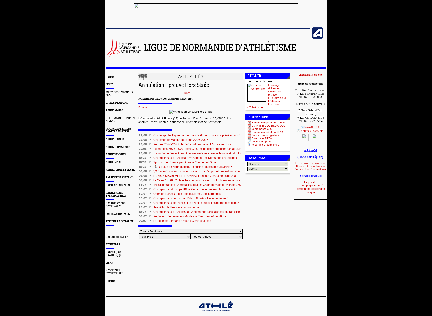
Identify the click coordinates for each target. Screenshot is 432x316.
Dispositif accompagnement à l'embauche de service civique (310, 187)
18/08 (142, 167)
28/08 (143, 140)
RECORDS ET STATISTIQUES (114, 272)
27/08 (143, 149)
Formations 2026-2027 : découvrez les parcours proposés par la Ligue (197, 149)
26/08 (143, 153)
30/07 (143, 189)
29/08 (143, 135)
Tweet (187, 93)
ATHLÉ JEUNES (115, 139)
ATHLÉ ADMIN (114, 110)
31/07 (142, 185)
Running (143, 107)
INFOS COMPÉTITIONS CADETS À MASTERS (118, 130)
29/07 (143, 203)
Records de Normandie (265, 144)
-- (107, 229)
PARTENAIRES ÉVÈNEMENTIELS (116, 194)
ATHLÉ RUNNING (116, 154)
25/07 (143, 207)
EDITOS (110, 77)
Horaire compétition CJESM (268, 122)
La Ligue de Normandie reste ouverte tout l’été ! (182, 221)
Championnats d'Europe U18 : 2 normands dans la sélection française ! (197, 212)
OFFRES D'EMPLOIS (117, 102)
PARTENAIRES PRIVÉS (119, 185)
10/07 (142, 212)
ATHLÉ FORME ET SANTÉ (120, 169)
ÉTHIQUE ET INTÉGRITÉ (120, 221)
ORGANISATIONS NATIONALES (115, 205)
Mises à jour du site (310, 74)
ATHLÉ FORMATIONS (118, 147)
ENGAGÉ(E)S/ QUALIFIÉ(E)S (113, 254)
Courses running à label (266, 135)
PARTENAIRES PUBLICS (119, 177)
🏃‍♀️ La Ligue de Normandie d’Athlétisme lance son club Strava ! (192, 167)
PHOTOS (110, 281)
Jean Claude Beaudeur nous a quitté (176, 207)
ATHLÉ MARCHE (115, 162)
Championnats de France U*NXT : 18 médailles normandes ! (190, 198)
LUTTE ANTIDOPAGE (118, 214)
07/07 (142, 221)
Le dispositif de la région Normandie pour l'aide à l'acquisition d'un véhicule (310, 166)
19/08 (142, 158)
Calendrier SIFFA (262, 138)
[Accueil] (123, 56)
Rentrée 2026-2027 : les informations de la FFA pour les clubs (192, 144)
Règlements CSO (262, 128)
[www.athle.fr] (317, 38)
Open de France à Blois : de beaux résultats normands (187, 194)
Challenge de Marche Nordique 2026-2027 (180, 140)
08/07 (143, 216)
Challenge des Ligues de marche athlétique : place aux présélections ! (196, 135)
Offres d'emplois (261, 141)
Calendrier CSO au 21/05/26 (268, 125)
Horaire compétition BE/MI (268, 132)
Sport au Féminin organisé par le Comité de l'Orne (184, 162)
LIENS (109, 262)
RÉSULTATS (113, 244)
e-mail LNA (312, 127)
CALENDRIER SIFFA (117, 236)
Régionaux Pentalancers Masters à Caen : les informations (189, 216)
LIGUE (109, 84)
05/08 (143, 171)
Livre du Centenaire (260, 81)
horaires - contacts (312, 130)
